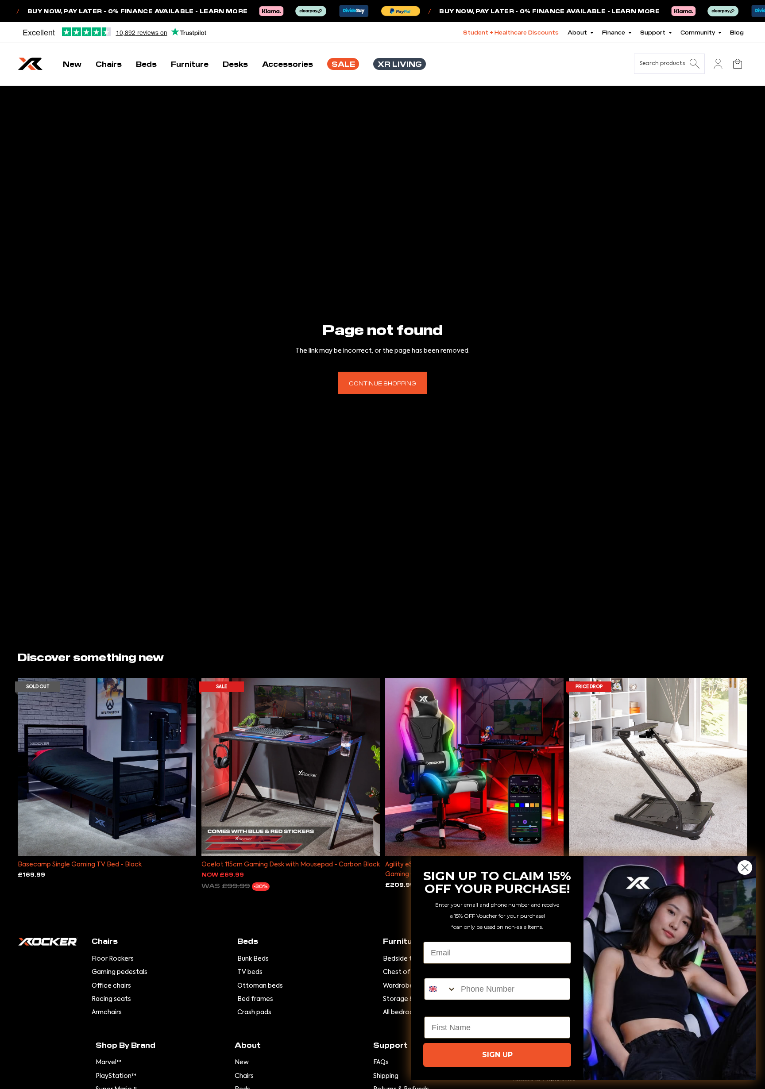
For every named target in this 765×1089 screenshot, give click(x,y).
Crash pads (254, 1012)
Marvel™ (108, 1062)
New (242, 1062)
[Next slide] (183, 767)
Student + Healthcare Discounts (511, 32)
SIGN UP (497, 1055)
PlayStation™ (116, 1076)
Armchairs (107, 1012)
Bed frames (255, 999)
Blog (737, 32)
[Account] (718, 63)
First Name (444, 1008)
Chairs (244, 1076)
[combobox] (440, 989)
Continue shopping (382, 383)
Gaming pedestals (119, 972)
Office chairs (111, 986)
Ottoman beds (260, 986)
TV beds (250, 972)
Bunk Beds (253, 959)
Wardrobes (400, 986)
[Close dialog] (745, 867)
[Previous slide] (31, 767)
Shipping (385, 1076)
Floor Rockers (113, 959)
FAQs (381, 1062)
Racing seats (111, 999)
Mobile (436, 970)
